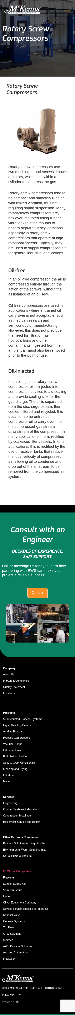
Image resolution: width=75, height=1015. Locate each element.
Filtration (8, 775)
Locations (9, 693)
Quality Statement (14, 687)
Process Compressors (16, 737)
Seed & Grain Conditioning (19, 762)
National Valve (11, 915)
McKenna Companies (16, 680)
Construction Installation (17, 815)
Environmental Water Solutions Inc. (24, 849)
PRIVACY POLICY (11, 995)
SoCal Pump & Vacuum (17, 855)
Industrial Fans (12, 750)
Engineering (10, 803)
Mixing (7, 781)
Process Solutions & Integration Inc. (25, 843)
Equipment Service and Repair (21, 821)
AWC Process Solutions (17, 946)
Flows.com (9, 958)
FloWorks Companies (17, 871)
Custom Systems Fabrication (20, 809)
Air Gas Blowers (13, 731)
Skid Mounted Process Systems (22, 719)
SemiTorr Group (12, 890)
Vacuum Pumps (12, 744)
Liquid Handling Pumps (17, 725)
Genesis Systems (14, 921)
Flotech (7, 896)
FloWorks (9, 877)
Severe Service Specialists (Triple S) (25, 908)
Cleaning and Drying (15, 769)
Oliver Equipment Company (19, 902)
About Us (8, 674)
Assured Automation (15, 952)
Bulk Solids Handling (15, 756)
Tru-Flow (8, 927)
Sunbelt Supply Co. (14, 883)
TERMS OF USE (10, 1002)
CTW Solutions (12, 933)
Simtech (8, 940)
